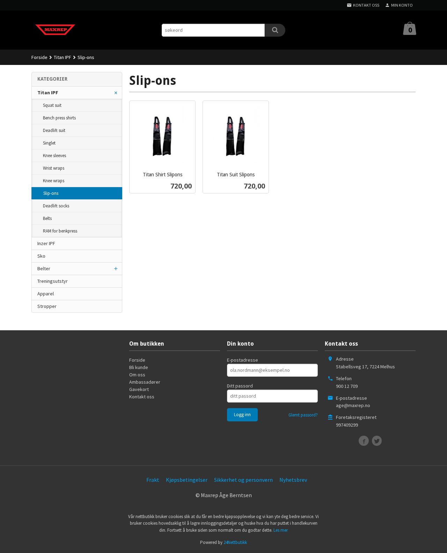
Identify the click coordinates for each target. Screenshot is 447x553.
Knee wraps (53, 181)
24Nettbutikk (235, 542)
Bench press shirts (59, 118)
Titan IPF (47, 92)
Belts (47, 218)
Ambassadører (144, 382)
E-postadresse (242, 360)
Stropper (47, 306)
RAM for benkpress (60, 231)
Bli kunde (138, 367)
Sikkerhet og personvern (243, 479)
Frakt (152, 479)
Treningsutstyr (52, 281)
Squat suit (52, 105)
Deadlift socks (56, 206)
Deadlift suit (54, 130)
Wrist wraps (53, 168)
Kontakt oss (141, 396)
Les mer (280, 530)
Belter (43, 268)
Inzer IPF (46, 243)
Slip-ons (50, 193)
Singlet (49, 143)
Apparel (45, 293)
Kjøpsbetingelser (186, 479)
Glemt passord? (303, 415)
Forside (39, 57)
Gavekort (139, 389)
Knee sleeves (54, 155)
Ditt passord (240, 386)
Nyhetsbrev (293, 479)
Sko (41, 256)
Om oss (137, 374)
